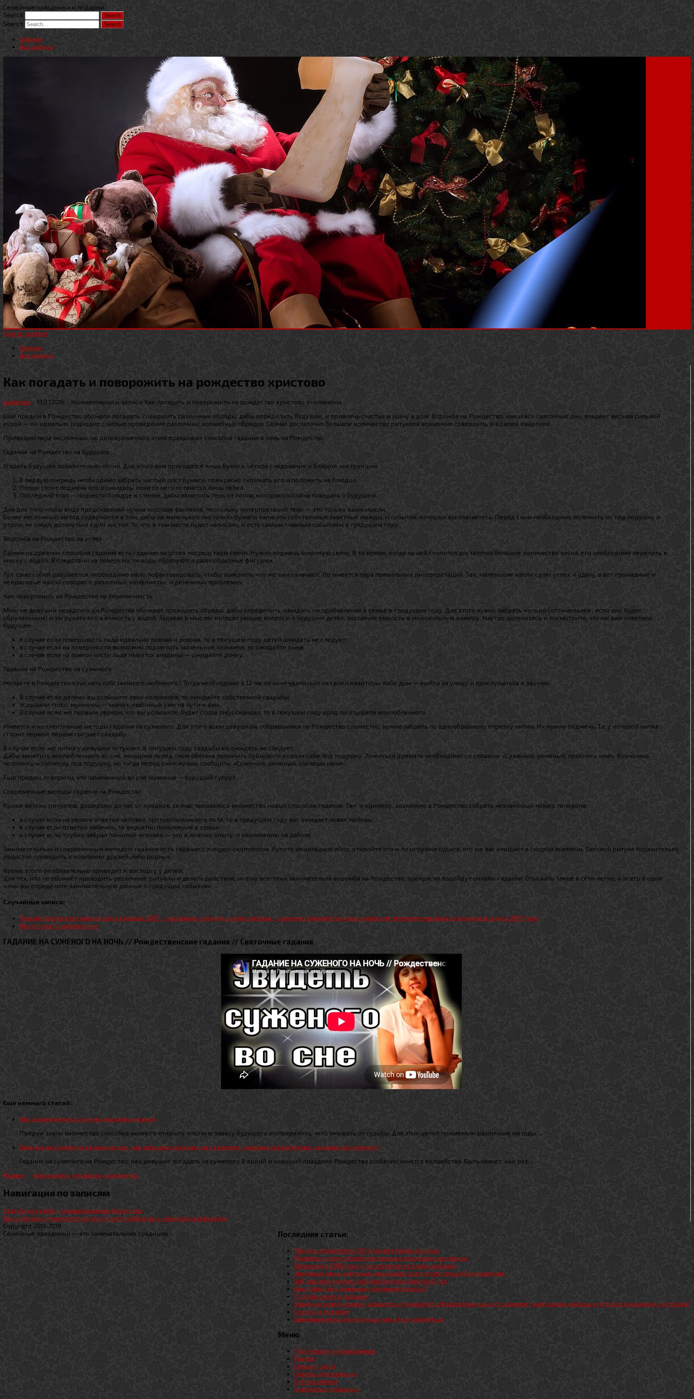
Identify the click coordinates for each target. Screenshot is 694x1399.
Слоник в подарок (321, 1311)
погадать (87, 1175)
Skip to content (25, 333)
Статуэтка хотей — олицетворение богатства (72, 1210)
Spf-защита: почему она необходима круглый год (370, 1280)
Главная (30, 39)
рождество (121, 1175)
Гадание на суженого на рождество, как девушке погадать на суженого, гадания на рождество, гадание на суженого (199, 1147)
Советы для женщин (325, 1373)
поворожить (52, 1175)
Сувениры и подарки (326, 1389)
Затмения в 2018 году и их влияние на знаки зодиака (375, 1265)
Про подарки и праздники (335, 1350)
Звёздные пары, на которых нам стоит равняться (369, 1319)
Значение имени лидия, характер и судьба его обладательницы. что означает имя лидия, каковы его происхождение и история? (492, 1303)
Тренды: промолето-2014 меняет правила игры (366, 1250)
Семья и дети (314, 1366)
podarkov (17, 402)
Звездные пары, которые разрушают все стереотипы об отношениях (399, 1273)
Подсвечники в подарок (331, 1296)
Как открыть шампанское (58, 925)
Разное (13, 1175)
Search (13, 14)
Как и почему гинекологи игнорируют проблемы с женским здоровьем (115, 1218)
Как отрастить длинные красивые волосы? (360, 1288)
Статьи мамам (315, 1381)
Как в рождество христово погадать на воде (87, 1118)
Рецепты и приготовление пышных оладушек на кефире (381, 1258)
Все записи (36, 46)
